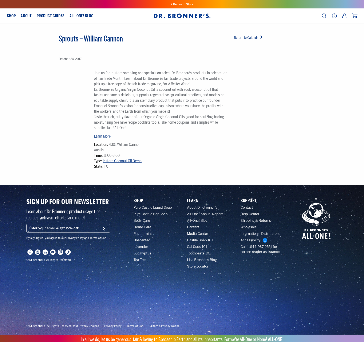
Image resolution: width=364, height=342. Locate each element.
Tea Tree (140, 260)
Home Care (142, 227)
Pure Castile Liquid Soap (153, 207)
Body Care (142, 220)
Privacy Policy (113, 326)
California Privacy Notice (164, 326)
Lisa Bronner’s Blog (202, 260)
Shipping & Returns (256, 220)
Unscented (142, 240)
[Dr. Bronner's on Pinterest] (60, 252)
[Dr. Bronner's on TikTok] (68, 252)
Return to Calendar (247, 38)
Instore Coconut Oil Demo (122, 161)
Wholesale (249, 227)
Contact (247, 207)
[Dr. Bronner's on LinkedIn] (45, 252)
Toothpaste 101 (199, 253)
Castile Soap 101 (200, 240)
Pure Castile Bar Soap (151, 214)
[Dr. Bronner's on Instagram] (37, 252)
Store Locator (197, 266)
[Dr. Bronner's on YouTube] (53, 252)
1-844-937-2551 (259, 247)
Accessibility (251, 240)
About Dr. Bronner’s (202, 207)
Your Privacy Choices (85, 326)
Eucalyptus (142, 253)
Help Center (250, 214)
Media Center (197, 233)
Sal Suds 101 (197, 247)
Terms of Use (135, 326)
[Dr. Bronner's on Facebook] (30, 252)
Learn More (102, 136)
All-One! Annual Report (205, 214)
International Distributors (260, 233)
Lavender (141, 247)
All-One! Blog (197, 220)
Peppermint (143, 233)
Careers (193, 227)
